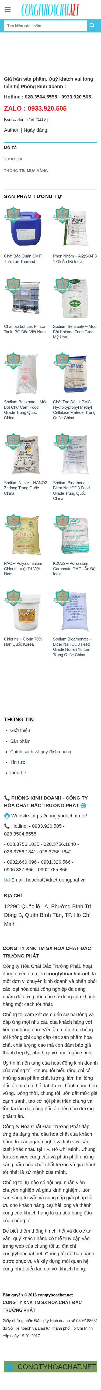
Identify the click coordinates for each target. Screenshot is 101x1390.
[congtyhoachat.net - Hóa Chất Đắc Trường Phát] (50, 9)
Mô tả (10, 148)
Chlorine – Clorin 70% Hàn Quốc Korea (23, 641)
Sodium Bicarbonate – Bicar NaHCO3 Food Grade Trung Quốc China (72, 490)
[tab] (50, 148)
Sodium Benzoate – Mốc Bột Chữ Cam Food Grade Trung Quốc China (25, 409)
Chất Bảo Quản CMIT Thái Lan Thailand (23, 258)
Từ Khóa (13, 159)
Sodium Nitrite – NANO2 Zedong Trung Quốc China (25, 488)
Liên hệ (18, 772)
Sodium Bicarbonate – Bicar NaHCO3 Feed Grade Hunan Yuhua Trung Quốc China (72, 647)
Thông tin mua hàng (26, 171)
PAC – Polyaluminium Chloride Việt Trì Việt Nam (23, 568)
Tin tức (17, 762)
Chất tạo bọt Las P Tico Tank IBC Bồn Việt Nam (25, 329)
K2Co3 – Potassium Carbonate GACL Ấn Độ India (74, 568)
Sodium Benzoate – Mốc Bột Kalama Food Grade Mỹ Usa (74, 331)
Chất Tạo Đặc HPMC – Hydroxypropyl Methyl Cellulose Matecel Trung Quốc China (74, 409)
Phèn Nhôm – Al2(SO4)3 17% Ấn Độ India (75, 258)
